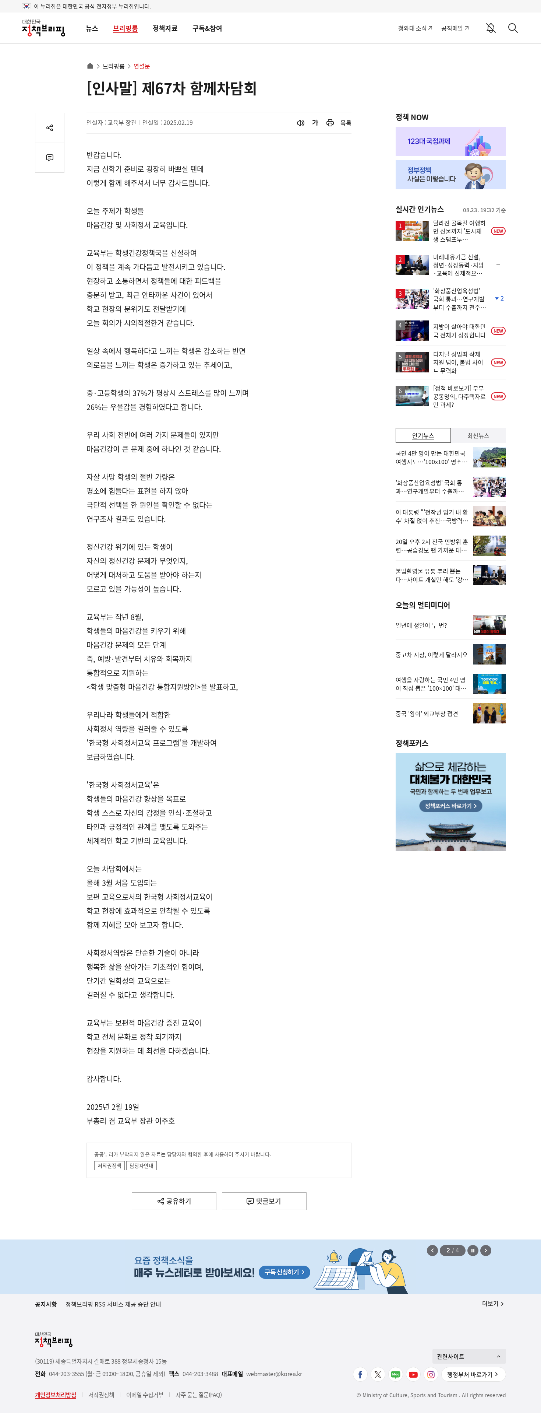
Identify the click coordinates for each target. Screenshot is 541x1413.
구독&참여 (207, 28)
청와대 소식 (412, 28)
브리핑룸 (125, 28)
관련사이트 (450, 1356)
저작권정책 (109, 1165)
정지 (472, 1250)
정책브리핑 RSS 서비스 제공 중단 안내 (113, 1304)
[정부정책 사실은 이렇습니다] (451, 174)
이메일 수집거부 (144, 1394)
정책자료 (165, 28)
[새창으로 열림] (330, 122)
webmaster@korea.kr (274, 1374)
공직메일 (452, 28)
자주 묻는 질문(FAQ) (199, 1394)
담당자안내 (141, 1165)
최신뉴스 (478, 435)
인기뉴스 (423, 435)
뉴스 (92, 28)
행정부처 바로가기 (470, 1374)
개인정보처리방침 (55, 1394)
